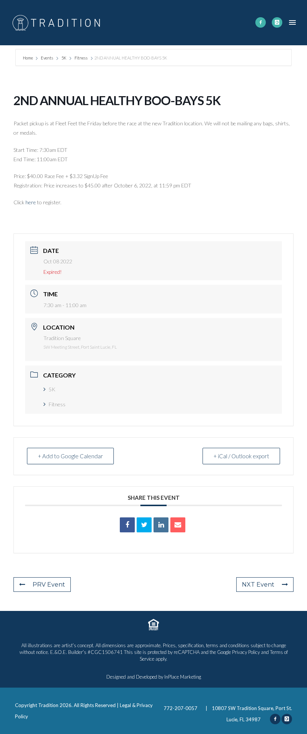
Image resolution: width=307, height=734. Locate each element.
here (31, 202)
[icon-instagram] (277, 22)
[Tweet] (144, 524)
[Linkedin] (161, 524)
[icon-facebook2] (260, 22)
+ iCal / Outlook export (241, 456)
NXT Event (258, 584)
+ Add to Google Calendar (70, 456)
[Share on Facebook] (127, 524)
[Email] (177, 524)
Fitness (81, 57)
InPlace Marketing (182, 677)
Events (47, 57)
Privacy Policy (246, 652)
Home (28, 57)
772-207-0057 (181, 708)
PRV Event (49, 584)
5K (63, 57)
